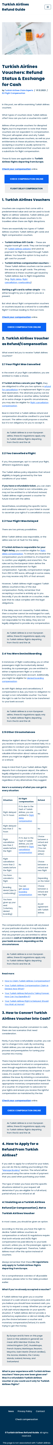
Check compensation (26, 1419)
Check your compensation (16, 169)
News (11, 1411)
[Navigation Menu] (48, 7)
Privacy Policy (25, 1411)
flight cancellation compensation (26, 849)
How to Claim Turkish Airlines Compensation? (27, 980)
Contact (40, 1411)
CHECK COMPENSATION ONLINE (26, 179)
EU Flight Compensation (13, 93)
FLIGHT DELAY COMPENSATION (26, 188)
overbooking (24, 282)
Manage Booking (11, 1170)
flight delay (15, 279)
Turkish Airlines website (19, 248)
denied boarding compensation (25, 892)
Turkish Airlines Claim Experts (19, 90)
